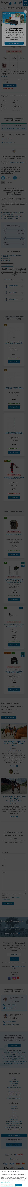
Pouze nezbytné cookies (7, 1185)
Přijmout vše (18, 1185)
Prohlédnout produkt (14, 43)
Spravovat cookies (5, 1182)
